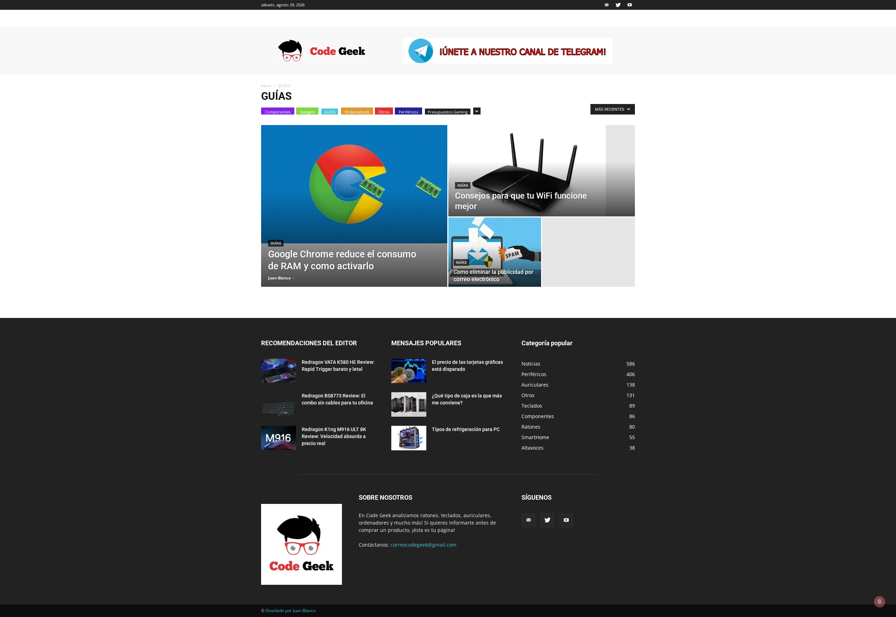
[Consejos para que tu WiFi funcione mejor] (541, 170)
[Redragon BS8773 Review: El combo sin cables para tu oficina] (278, 404)
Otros (384, 112)
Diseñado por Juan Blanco (291, 610)
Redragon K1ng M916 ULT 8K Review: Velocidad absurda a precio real (334, 436)
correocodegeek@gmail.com (423, 544)
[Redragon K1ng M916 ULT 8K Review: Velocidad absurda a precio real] (278, 438)
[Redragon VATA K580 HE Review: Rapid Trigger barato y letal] (278, 371)
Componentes (277, 112)
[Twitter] (618, 5)
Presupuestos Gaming (448, 112)
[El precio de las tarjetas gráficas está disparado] (408, 371)
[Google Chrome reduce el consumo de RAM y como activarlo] (354, 184)
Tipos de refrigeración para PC (466, 429)
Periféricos (408, 112)
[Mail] (606, 5)
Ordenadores (357, 112)
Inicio (266, 86)
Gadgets (307, 112)
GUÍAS (329, 112)
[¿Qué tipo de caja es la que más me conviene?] (408, 404)
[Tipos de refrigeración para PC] (408, 438)
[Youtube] (629, 5)
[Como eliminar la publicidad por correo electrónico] (494, 252)
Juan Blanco (279, 277)
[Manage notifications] (879, 601)
